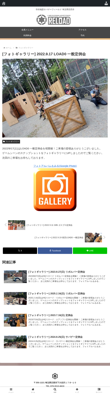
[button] (101, 368)
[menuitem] (106, 3)
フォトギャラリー (12, 142)
